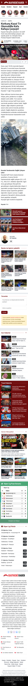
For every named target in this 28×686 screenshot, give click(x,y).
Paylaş (4, 61)
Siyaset (15, 7)
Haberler (3, 21)
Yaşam (21, 664)
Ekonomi (6, 662)
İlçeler (21, 662)
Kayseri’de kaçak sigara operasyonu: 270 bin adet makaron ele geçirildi (7, 289)
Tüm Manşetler (20, 647)
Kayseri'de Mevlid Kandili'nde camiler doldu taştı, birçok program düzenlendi (19, 355)
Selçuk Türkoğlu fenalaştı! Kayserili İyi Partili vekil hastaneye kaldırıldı (6, 275)
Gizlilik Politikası (19, 681)
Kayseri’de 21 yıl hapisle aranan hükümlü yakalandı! (20, 274)
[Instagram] (14, 632)
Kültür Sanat (14, 664)
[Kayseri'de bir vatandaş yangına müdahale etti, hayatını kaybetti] (21, 254)
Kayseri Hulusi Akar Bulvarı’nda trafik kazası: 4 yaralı (20, 289)
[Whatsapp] (19, 632)
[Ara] (26, 2)
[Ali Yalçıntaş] (4, 239)
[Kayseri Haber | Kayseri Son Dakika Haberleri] (14, 2)
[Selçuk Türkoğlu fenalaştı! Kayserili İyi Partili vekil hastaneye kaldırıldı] (7, 268)
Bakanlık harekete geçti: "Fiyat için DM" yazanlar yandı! (19, 347)
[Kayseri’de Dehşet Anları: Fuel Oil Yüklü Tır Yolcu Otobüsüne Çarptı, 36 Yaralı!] (7, 254)
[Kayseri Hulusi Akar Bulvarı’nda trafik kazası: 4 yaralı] (21, 283)
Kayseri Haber (16, 351)
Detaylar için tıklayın (14, 521)
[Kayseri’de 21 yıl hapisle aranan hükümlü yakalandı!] (21, 268)
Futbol (14, 359)
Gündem (9, 7)
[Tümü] (26, 333)
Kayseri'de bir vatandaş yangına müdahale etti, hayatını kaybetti (20, 260)
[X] (11, 632)
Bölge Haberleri (14, 662)
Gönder (4, 312)
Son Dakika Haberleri (8, 652)
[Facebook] (8, 632)
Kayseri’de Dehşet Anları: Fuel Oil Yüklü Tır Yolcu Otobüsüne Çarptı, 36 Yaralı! (7, 260)
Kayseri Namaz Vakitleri (6, 642)
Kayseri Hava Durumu (19, 637)
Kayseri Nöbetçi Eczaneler (6, 637)
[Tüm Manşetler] (26, 432)
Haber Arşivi (20, 652)
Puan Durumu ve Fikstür (6, 648)
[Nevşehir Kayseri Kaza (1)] (14, 142)
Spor (20, 7)
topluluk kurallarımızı (15, 317)
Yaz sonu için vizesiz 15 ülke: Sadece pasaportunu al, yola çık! (19, 377)
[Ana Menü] (1, 2)
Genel (14, 373)
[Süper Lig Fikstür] (26, 526)
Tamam (14, 684)
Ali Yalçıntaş (13, 238)
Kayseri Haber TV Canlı (14, 666)
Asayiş (3, 7)
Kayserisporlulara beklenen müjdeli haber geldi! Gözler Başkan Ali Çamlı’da (19, 362)
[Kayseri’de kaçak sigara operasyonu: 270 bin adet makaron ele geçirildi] (7, 283)
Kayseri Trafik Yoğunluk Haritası (19, 642)
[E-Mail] (11, 241)
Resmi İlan (7, 664)
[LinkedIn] (17, 632)
